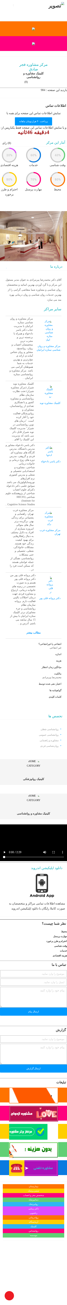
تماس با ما (30, 5)
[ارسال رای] (1, 931)
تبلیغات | (7, 10)
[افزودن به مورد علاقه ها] (6, 267)
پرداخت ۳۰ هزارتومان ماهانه (33, 121)
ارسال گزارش (33, 1068)
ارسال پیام (33, 1011)
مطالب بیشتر (33, 632)
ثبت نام (18, 5)
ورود (9, 5)
